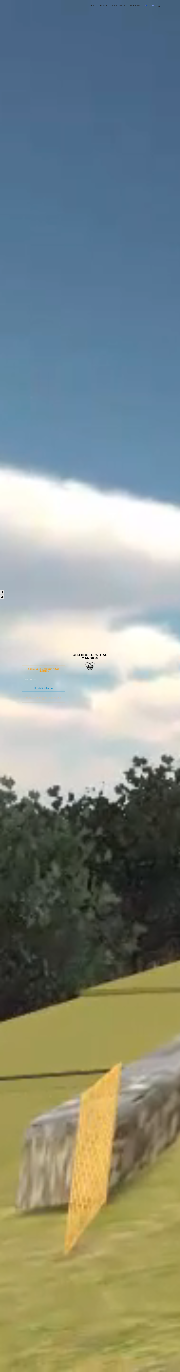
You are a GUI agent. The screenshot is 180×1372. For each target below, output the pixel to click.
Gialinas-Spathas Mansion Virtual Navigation (43, 670)
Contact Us (135, 5)
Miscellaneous (118, 5)
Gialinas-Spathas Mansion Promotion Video (43, 698)
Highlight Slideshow (43, 688)
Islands (103, 5)
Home (92, 5)
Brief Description (31, 679)
